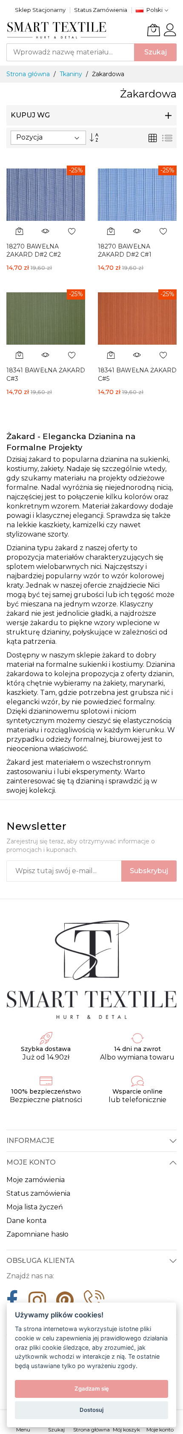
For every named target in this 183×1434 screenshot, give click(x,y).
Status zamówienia (38, 1193)
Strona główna (28, 74)
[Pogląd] (46, 231)
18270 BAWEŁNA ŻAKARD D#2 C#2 (33, 250)
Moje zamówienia (35, 1180)
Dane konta (26, 1221)
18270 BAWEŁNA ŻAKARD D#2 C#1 (125, 250)
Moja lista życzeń (34, 1207)
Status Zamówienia (100, 9)
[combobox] (70, 52)
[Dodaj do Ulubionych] (72, 231)
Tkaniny (72, 74)
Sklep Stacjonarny (40, 9)
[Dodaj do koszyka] (19, 231)
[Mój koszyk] (153, 30)
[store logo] (56, 30)
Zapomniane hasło (37, 1234)
